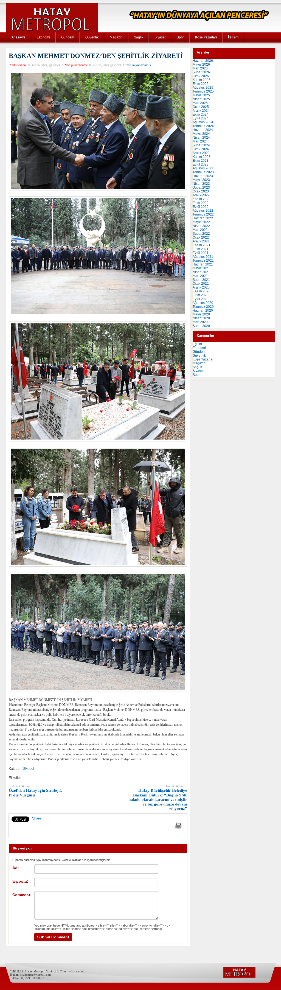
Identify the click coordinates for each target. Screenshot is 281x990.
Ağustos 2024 (203, 122)
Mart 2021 (200, 276)
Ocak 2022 (201, 237)
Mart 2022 (200, 230)
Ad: (15, 868)
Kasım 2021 (201, 245)
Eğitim (197, 344)
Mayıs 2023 (201, 180)
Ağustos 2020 (203, 303)
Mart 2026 (200, 68)
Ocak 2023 (201, 191)
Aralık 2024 (201, 111)
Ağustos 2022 (203, 210)
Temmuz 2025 (203, 91)
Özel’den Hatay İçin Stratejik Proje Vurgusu (35, 791)
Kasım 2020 (201, 291)
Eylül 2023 (201, 164)
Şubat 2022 (201, 234)
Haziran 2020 (203, 310)
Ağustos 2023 (203, 168)
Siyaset (159, 37)
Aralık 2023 (201, 153)
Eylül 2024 (201, 118)
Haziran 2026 (203, 61)
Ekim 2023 (201, 161)
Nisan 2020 (201, 318)
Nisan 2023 (201, 184)
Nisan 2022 (201, 226)
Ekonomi (43, 37)
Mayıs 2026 (201, 64)
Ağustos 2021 (203, 257)
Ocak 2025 (201, 107)
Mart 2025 (200, 103)
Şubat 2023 (201, 187)
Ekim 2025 (201, 84)
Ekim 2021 (201, 249)
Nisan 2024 (201, 137)
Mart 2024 (200, 141)
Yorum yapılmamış (138, 65)
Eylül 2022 (201, 207)
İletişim (233, 37)
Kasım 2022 (201, 199)
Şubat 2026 (201, 72)
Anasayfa (19, 37)
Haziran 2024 (203, 130)
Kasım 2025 (201, 80)
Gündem (67, 37)
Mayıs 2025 (201, 95)
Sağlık (138, 37)
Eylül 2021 (201, 253)
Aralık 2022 (201, 195)
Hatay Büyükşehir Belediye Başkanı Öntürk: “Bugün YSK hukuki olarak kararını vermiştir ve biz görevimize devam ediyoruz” (157, 798)
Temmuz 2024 (203, 126)
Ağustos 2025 (203, 88)
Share (36, 818)
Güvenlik (92, 37)
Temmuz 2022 (203, 214)
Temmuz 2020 (203, 307)
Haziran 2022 (203, 218)
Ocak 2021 (201, 284)
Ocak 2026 (201, 76)
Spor (180, 37)
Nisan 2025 (201, 99)
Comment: (22, 895)
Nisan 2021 (201, 272)
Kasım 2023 (201, 157)
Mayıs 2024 (201, 134)
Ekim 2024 (201, 114)
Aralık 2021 (201, 241)
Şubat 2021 (201, 280)
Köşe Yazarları (206, 37)
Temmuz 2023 (203, 172)
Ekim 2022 (201, 203)
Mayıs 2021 (201, 268)
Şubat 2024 (201, 145)
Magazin (116, 37)
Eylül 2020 (201, 299)
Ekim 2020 (201, 295)
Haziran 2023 (203, 176)
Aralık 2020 (201, 287)
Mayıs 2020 (201, 314)
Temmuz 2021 (203, 260)
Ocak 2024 (201, 149)
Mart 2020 (200, 322)
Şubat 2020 (201, 326)
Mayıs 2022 (201, 222)
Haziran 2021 (203, 264)
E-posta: (20, 881)
